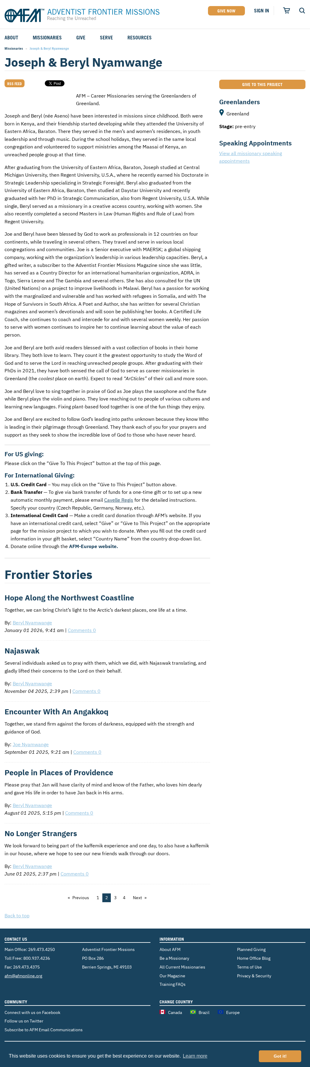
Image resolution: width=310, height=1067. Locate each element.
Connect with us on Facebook (32, 1012)
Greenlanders (239, 102)
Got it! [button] (280, 1056)
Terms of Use (249, 967)
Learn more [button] (195, 1056)
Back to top (17, 915)
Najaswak (22, 651)
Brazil (204, 1012)
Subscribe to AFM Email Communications (44, 1029)
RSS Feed (14, 83)
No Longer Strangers (41, 833)
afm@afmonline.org (23, 976)
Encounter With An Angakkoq (56, 711)
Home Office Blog (253, 958)
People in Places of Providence (59, 772)
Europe (233, 1012)
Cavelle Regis (118, 500)
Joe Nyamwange (31, 744)
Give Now (226, 10)
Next (137, 897)
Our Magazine (172, 976)
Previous (80, 897)
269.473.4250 (41, 949)
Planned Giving (251, 949)
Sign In (261, 11)
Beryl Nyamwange (32, 623)
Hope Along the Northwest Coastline (69, 598)
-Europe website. (93, 546)
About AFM (170, 949)
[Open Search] (302, 11)
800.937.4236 (36, 958)
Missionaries (14, 48)
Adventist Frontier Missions (82, 16)
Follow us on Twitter (24, 1021)
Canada (175, 1012)
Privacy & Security (254, 976)
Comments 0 (82, 630)
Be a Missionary (174, 958)
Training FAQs (173, 984)
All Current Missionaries (182, 967)
